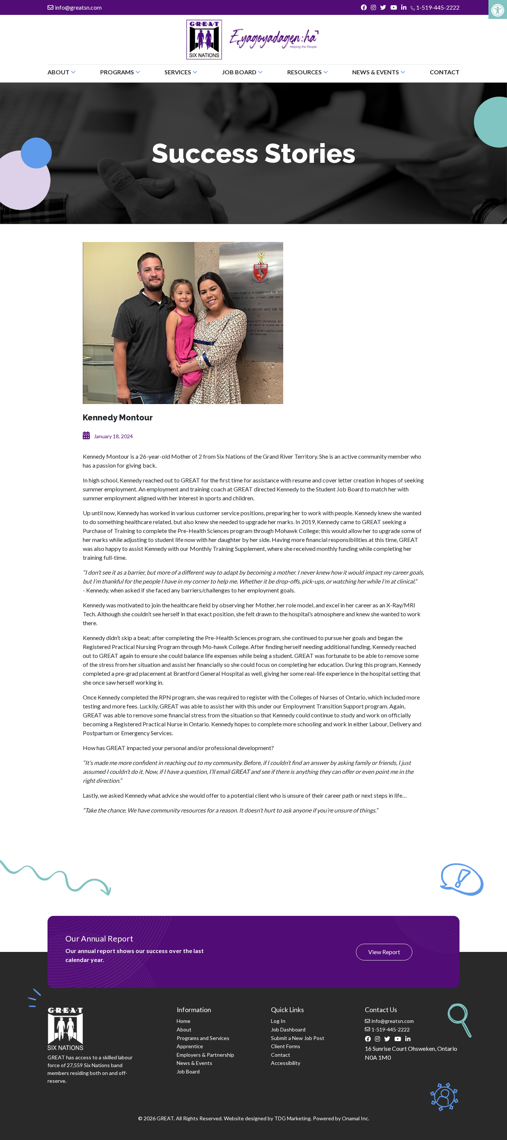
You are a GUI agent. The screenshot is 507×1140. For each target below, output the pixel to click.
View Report (384, 951)
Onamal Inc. (355, 1118)
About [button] (58, 71)
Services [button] (177, 71)
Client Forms (285, 1046)
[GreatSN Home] (204, 39)
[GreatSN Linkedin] (403, 7)
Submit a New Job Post (297, 1038)
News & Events (194, 1063)
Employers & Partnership (205, 1055)
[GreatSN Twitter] (383, 7)
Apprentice (190, 1046)
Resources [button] (304, 71)
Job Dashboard (288, 1029)
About (184, 1029)
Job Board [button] (239, 71)
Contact (444, 71)
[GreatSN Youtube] (393, 7)
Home (183, 1021)
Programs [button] (117, 71)
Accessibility (285, 1063)
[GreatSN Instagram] (373, 7)
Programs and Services (203, 1038)
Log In (278, 1021)
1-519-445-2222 (437, 7)
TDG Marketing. (293, 1118)
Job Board (188, 1071)
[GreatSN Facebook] (364, 7)
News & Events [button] (375, 71)
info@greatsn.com (78, 7)
